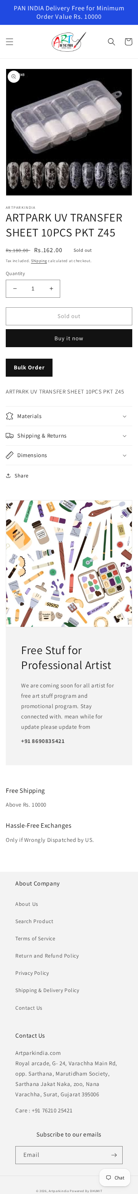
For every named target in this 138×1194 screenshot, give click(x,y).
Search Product (34, 921)
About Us (26, 903)
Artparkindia (59, 1191)
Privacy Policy (32, 972)
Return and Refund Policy (47, 955)
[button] (9, 41)
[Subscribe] (113, 1155)
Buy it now (69, 338)
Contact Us (29, 1007)
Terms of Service (35, 938)
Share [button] (22, 475)
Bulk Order (29, 367)
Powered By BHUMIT (86, 1191)
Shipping (39, 260)
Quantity (15, 273)
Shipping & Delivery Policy (47, 990)
